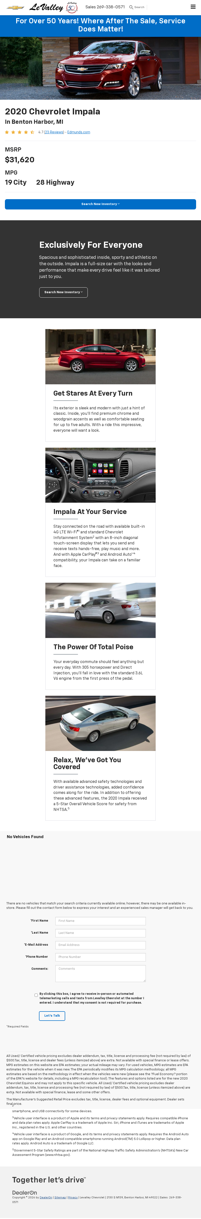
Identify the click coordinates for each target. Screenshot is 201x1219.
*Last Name (39, 932)
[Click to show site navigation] (193, 7)
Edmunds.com (78, 132)
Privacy (73, 1197)
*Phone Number (36, 957)
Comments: (39, 969)
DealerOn (46, 1197)
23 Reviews (54, 132)
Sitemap (60, 1197)
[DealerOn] (24, 1192)
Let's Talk (52, 1015)
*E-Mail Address (36, 944)
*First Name (39, 920)
